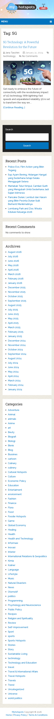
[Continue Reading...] (14, 107)
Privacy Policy (20, 715)
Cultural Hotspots (17, 472)
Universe (12, 693)
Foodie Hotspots (17, 516)
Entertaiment (15, 489)
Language (13, 569)
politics (12, 596)
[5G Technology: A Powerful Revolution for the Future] (27, 73)
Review (12, 622)
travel (11, 667)
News (11, 587)
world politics (15, 698)
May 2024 (13, 371)
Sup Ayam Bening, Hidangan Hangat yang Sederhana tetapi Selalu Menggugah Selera (27, 178)
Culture (12, 476)
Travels (12, 680)
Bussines (12, 454)
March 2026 (14, 274)
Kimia (11, 560)
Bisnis (11, 445)
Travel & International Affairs (23, 671)
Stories (11, 645)
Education (13, 485)
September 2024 (17, 354)
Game (11, 521)
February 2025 (15, 331)
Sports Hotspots (17, 640)
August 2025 (14, 305)
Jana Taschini (12, 52)
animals (12, 419)
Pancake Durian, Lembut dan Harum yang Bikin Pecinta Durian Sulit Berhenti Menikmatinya (27, 200)
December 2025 (16, 287)
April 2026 (13, 269)
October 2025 (15, 296)
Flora (10, 507)
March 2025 (14, 327)
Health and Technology (20, 538)
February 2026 (15, 278)
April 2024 (13, 376)
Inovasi (11, 547)
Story (11, 649)
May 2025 (13, 318)
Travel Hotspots (16, 676)
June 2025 (13, 314)
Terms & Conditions (38, 715)
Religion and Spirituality (20, 618)
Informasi (13, 543)
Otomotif (13, 591)
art (9, 427)
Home (9, 715)
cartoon (12, 458)
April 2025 (13, 323)
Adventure (13, 410)
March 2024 (14, 380)
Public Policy (15, 609)
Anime (11, 423)
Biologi (11, 441)
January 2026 (15, 283)
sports (11, 636)
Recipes (12, 614)
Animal (11, 414)
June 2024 (13, 367)
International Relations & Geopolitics (27, 556)
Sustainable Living (17, 654)
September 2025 (17, 300)
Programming (15, 600)
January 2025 (15, 336)
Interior (11, 552)
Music (11, 578)
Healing (12, 529)
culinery (12, 467)
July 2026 (13, 256)
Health (11, 534)
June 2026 (13, 261)
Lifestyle (13, 574)
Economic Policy (17, 481)
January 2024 (15, 389)
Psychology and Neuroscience (24, 605)
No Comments (30, 56)
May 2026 (13, 265)
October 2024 (15, 349)
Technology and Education (22, 662)
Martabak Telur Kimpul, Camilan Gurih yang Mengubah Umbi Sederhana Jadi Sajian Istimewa (28, 189)
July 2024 (13, 363)
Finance (12, 503)
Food (11, 512)
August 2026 (15, 252)
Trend (11, 685)
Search (9, 129)
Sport (11, 631)
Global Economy (17, 525)
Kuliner (11, 565)
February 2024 (15, 385)
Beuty (11, 432)
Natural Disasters (17, 583)
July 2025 (13, 309)
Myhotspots (18, 712)
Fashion (12, 498)
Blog (10, 450)
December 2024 (17, 340)
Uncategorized (16, 689)
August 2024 (15, 358)
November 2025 (16, 292)
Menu (4, 21)
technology (9, 56)
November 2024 (17, 345)
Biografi (12, 436)
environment (15, 494)
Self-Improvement (18, 627)
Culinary (12, 463)
